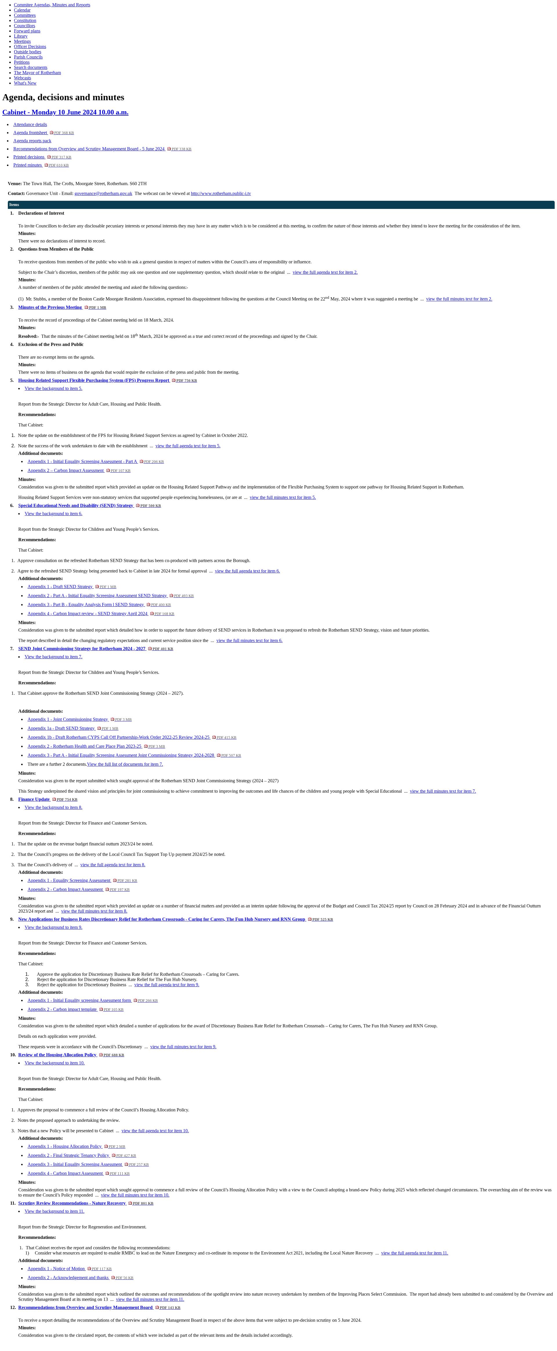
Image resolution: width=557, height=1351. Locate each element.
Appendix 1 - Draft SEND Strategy (72, 586)
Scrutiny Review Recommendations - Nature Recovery (85, 1203)
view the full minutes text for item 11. (150, 1299)
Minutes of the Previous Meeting (62, 307)
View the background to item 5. (53, 388)
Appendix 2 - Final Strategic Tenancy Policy (82, 1155)
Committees (25, 15)
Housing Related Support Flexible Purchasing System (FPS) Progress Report (107, 380)
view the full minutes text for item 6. (249, 640)
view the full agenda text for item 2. (325, 272)
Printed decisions (42, 156)
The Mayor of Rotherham (37, 72)
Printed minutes (41, 165)
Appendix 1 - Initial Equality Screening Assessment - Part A (96, 461)
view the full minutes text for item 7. (443, 791)
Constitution (25, 20)
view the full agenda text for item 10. (155, 1130)
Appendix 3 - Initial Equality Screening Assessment (88, 1164)
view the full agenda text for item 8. (112, 864)
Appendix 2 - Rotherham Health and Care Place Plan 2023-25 (96, 746)
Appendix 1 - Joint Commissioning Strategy (80, 719)
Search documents (30, 67)
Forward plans (27, 30)
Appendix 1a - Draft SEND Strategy (73, 728)
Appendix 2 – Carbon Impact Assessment (79, 470)
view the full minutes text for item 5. (283, 497)
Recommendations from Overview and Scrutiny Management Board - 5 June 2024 (102, 148)
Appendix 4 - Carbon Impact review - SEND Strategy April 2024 (101, 613)
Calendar (22, 10)
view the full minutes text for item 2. (459, 299)
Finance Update (47, 799)
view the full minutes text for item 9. (183, 1046)
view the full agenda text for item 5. (187, 445)
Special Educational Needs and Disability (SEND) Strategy (89, 505)
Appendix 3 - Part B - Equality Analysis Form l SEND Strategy (99, 604)
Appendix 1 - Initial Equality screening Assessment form (93, 1000)
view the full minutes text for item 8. (94, 911)
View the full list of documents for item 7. (125, 764)
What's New (25, 83)
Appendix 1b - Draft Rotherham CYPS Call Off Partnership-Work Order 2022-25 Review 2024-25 (132, 737)
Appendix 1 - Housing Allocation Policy (76, 1146)
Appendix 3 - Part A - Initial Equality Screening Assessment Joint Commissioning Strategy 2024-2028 (134, 755)
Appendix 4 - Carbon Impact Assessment (79, 1173)
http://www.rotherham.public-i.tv (221, 193)
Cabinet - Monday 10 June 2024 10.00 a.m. (65, 112)
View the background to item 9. (53, 927)
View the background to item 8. (53, 807)
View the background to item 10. (55, 1062)
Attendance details (30, 124)
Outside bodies (27, 51)
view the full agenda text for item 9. (166, 984)
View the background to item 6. (53, 513)
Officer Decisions (30, 46)
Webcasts (22, 77)
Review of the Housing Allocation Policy (71, 1054)
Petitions (22, 62)
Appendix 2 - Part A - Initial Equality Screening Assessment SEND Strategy (111, 595)
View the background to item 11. (54, 1211)
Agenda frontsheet (43, 132)
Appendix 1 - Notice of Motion (70, 1268)
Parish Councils (28, 56)
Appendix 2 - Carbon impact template (76, 1009)
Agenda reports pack (32, 140)
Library (21, 36)
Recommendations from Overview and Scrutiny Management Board (99, 1307)
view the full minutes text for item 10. (135, 1195)
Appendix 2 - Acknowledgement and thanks (80, 1277)
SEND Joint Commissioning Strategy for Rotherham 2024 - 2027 (95, 648)
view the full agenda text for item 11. (414, 1252)
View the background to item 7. (53, 656)
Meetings (22, 41)
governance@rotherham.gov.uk (103, 193)
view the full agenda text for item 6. (247, 570)
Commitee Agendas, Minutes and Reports (52, 4)
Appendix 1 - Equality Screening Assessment (82, 880)
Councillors (24, 25)
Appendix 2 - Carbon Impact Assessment (79, 889)
